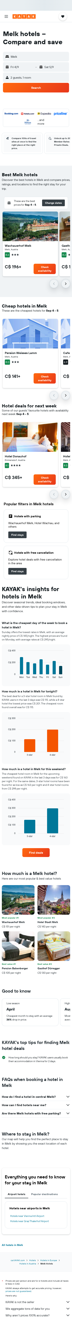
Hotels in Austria (27, 1263)
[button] (6, 16)
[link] (17, 535)
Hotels (32, 1260)
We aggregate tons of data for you (28, 1308)
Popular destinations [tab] (44, 1194)
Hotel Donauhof (15, 456)
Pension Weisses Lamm (21, 353)
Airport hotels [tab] (16, 1194)
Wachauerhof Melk (18, 245)
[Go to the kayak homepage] (24, 16)
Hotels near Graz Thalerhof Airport (29, 1221)
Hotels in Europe (48, 1260)
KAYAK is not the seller (20, 1302)
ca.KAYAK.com (18, 1260)
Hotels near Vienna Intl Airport (27, 1216)
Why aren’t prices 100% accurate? (27, 1315)
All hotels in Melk (12, 1245)
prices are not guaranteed (18, 1291)
